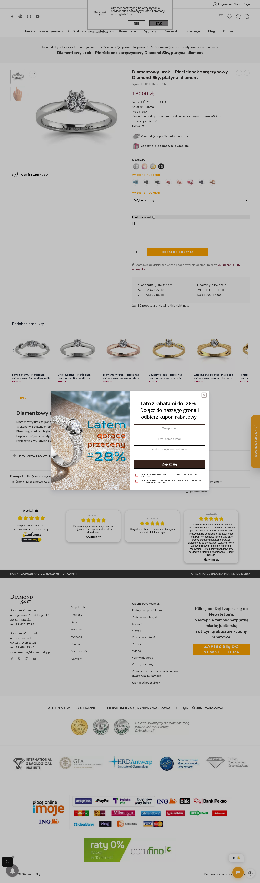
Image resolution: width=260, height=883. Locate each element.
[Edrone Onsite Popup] (130, 441)
